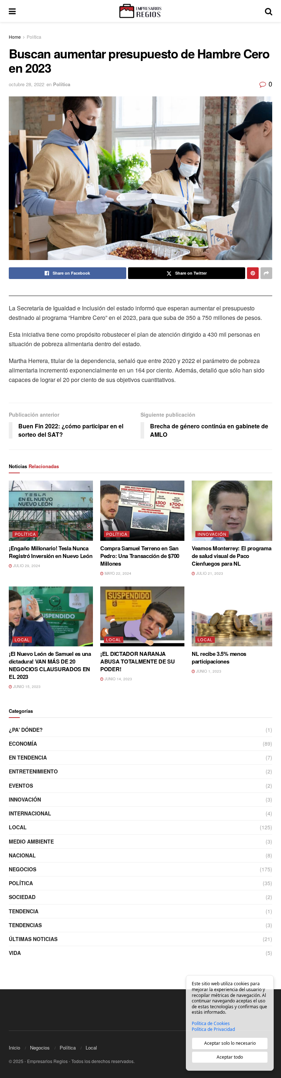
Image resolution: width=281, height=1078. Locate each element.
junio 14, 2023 (118, 678)
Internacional (30, 813)
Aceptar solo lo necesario (230, 1043)
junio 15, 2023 (26, 686)
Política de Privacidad (213, 1029)
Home (15, 37)
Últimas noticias (33, 939)
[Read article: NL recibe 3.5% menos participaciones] (234, 616)
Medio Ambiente (31, 841)
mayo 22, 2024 (117, 573)
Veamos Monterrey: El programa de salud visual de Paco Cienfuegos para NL (231, 555)
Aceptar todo (230, 1057)
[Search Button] (268, 11)
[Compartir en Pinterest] (253, 273)
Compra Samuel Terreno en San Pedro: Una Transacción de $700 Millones (139, 555)
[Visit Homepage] (140, 11)
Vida (15, 952)
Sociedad (22, 897)
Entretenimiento (33, 771)
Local (22, 639)
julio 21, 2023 (209, 573)
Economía (23, 743)
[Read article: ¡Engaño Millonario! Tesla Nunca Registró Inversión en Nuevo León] (51, 510)
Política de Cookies (211, 1024)
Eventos (21, 785)
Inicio (14, 1047)
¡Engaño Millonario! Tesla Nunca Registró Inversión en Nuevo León (50, 552)
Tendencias (25, 925)
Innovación (212, 534)
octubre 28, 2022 (26, 84)
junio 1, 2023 (208, 671)
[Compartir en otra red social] (266, 273)
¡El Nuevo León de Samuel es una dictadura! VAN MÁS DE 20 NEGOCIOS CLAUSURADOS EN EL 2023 (50, 665)
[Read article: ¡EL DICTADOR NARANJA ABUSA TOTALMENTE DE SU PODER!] (142, 616)
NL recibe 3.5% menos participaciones (219, 657)
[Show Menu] (12, 11)
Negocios (22, 869)
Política (34, 37)
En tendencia (28, 757)
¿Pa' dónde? (26, 729)
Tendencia (23, 911)
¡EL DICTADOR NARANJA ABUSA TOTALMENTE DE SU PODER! (137, 661)
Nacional (22, 855)
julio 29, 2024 (26, 565)
